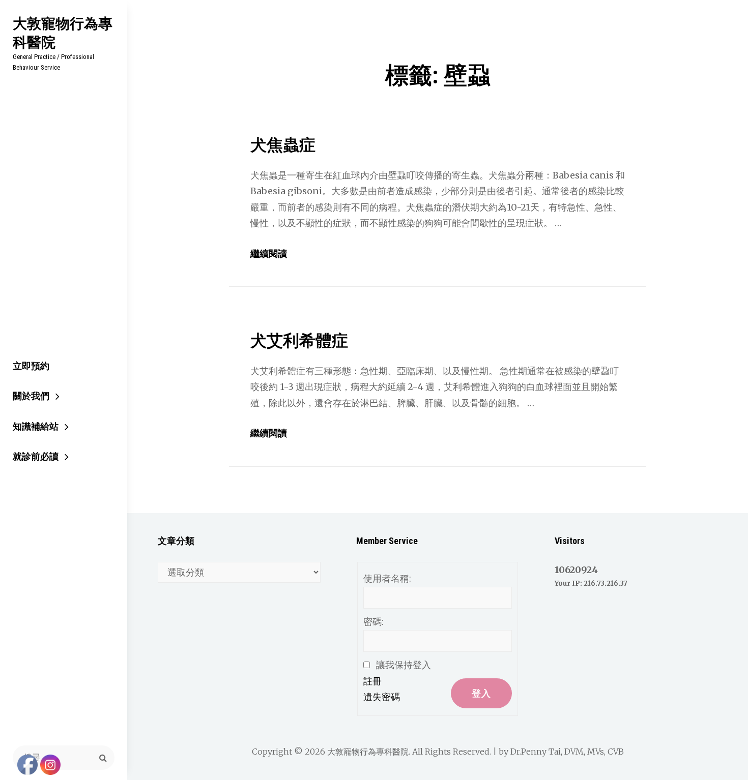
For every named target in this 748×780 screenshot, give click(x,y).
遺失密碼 (381, 697)
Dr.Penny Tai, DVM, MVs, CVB (567, 751)
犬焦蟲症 (282, 145)
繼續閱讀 (268, 253)
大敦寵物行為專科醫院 (62, 32)
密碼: (373, 621)
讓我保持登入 (403, 664)
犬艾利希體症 (299, 340)
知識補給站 (36, 426)
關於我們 (31, 396)
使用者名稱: (387, 578)
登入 (481, 693)
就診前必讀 (36, 456)
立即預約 (31, 366)
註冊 (372, 681)
